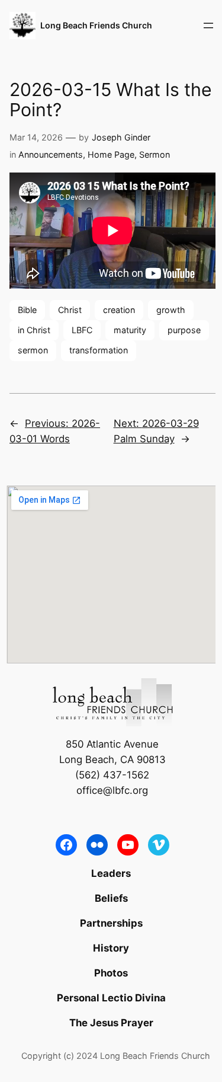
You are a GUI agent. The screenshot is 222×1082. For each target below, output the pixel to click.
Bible (27, 310)
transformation (98, 350)
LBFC (82, 330)
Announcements (50, 154)
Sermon (154, 154)
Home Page (111, 154)
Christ (70, 310)
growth (170, 310)
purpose (184, 330)
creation (119, 310)
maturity (130, 330)
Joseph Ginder (121, 137)
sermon (33, 350)
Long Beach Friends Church (96, 25)
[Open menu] (208, 25)
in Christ (34, 330)
